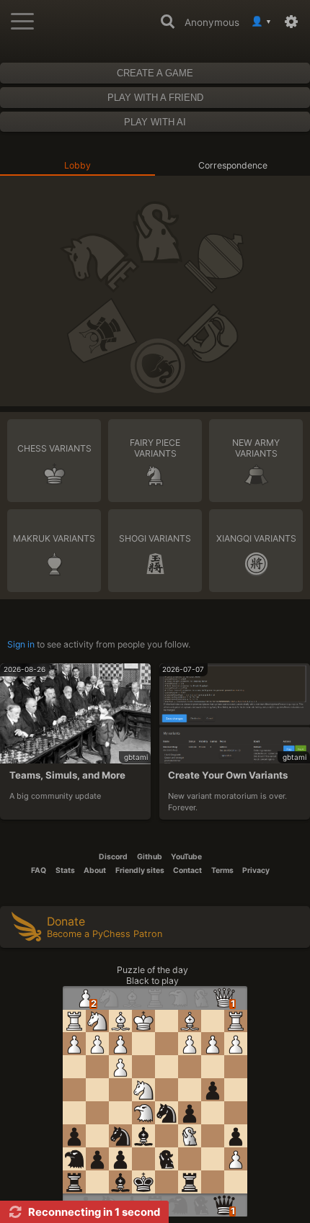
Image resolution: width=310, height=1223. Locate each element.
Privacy (256, 870)
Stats (65, 870)
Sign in (21, 644)
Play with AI (155, 122)
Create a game (155, 73)
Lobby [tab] (77, 165)
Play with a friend (155, 97)
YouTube (186, 856)
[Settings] (294, 21)
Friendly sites (139, 870)
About (95, 870)
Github (149, 856)
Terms (222, 870)
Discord (113, 856)
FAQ (38, 870)
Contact (187, 870)
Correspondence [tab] (232, 165)
